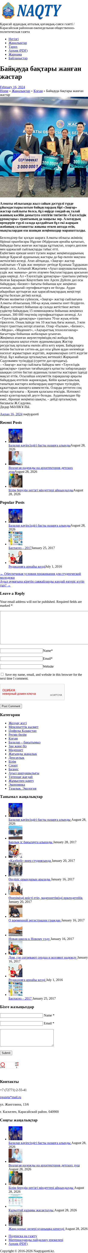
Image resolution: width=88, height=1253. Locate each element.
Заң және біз (17, 746)
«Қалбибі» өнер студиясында (30, 860)
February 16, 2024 (12, 87)
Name (48, 650)
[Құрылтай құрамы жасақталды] (15, 1206)
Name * (49, 1015)
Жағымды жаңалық (23, 754)
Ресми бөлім (17, 734)
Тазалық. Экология (22, 788)
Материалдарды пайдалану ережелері (36, 1240)
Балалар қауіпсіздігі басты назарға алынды (39, 445)
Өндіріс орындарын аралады (30, 879)
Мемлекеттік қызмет (23, 727)
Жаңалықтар (18, 43)
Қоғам (13, 738)
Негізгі (14, 39)
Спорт (13, 765)
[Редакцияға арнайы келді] (15, 562)
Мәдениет (16, 750)
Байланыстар (18, 58)
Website (48, 666)
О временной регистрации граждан (35, 920)
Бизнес (14, 769)
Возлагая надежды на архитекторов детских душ (44, 1165)
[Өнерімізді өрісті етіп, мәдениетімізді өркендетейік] (15, 894)
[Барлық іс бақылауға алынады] (15, 838)
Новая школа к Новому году (30, 939)
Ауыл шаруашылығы (24, 773)
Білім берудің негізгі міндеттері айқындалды (41, 490)
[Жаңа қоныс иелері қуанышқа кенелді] (15, 1225)
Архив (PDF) (18, 50)
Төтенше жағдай (21, 777)
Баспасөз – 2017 (20, 548)
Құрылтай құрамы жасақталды (31, 1210)
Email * (49, 1023)
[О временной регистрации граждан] (15, 916)
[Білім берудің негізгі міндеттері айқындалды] (15, 486)
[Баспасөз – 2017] (15, 544)
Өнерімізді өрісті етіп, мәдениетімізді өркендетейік (46, 898)
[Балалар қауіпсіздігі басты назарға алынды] (15, 441)
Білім (12, 761)
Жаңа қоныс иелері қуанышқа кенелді (37, 1229)
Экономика (17, 784)
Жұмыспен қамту (21, 781)
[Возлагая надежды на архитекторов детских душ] (15, 464)
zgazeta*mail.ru (10, 1097)
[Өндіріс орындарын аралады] (15, 875)
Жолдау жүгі (18, 723)
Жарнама (15, 54)
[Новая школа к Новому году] (15, 935)
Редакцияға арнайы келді (27, 566)
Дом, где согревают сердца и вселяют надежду (43, 957)
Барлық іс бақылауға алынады (31, 842)
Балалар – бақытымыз (24, 742)
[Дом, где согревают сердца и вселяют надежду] (15, 953)
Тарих (13, 46)
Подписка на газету (23, 1236)
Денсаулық (16, 757)
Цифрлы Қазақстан (23, 731)
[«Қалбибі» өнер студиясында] (15, 857)
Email (48, 658)
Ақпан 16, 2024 (11, 414)
